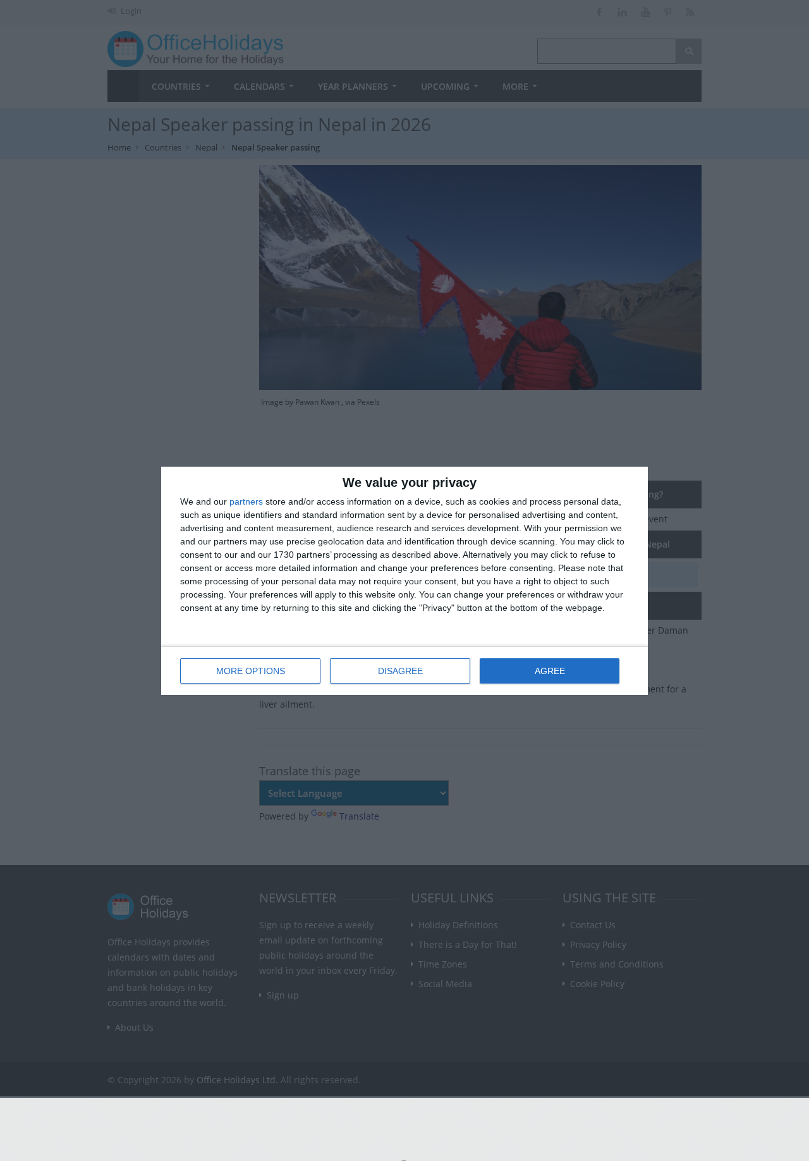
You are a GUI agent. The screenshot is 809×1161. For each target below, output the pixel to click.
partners (246, 501)
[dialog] (404, 581)
